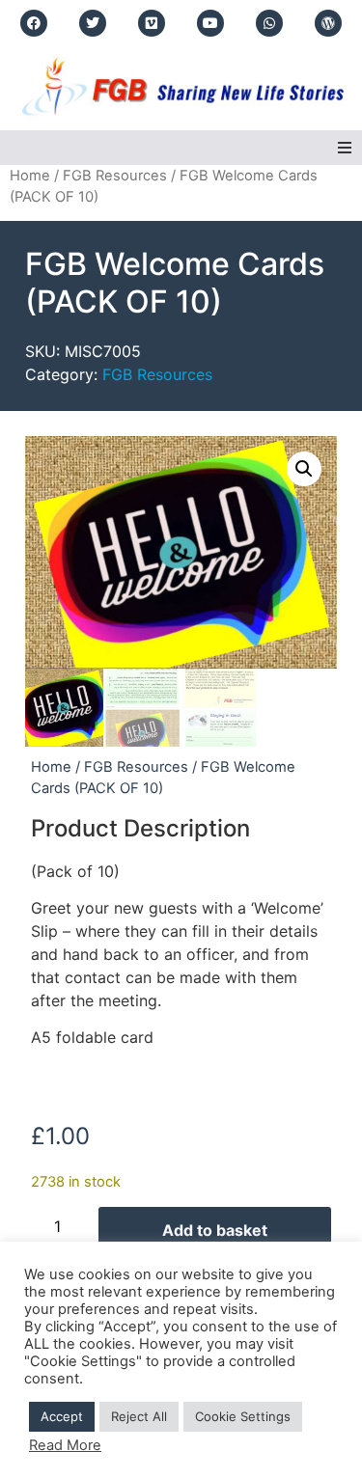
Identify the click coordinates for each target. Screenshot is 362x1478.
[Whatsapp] (269, 23)
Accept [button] (62, 1416)
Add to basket (214, 1230)
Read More (65, 1445)
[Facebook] (33, 23)
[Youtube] (210, 23)
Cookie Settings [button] (243, 1416)
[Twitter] (92, 23)
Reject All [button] (139, 1416)
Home (30, 175)
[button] (344, 147)
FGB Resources (115, 175)
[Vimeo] (151, 23)
